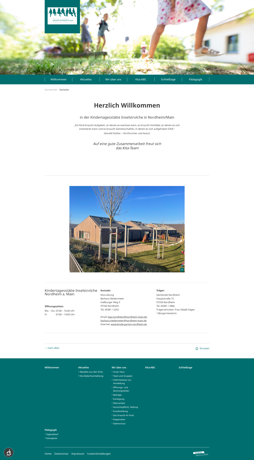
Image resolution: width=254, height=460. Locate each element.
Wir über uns (119, 367)
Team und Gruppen (122, 375)
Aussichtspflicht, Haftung (125, 407)
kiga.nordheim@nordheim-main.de (127, 317)
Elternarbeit (119, 403)
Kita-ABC (150, 367)
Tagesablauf (52, 434)
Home (48, 453)
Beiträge (117, 394)
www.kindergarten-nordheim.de (129, 324)
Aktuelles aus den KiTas (91, 371)
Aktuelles (83, 367)
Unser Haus (119, 371)
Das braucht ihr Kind (123, 415)
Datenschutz (119, 423)
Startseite (64, 89)
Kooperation (119, 419)
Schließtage (185, 367)
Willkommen (52, 367)
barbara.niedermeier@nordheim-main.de (124, 320)
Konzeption (51, 438)
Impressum (77, 453)
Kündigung (118, 399)
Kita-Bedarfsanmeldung (91, 375)
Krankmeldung (120, 411)
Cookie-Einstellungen (99, 453)
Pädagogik (51, 429)
